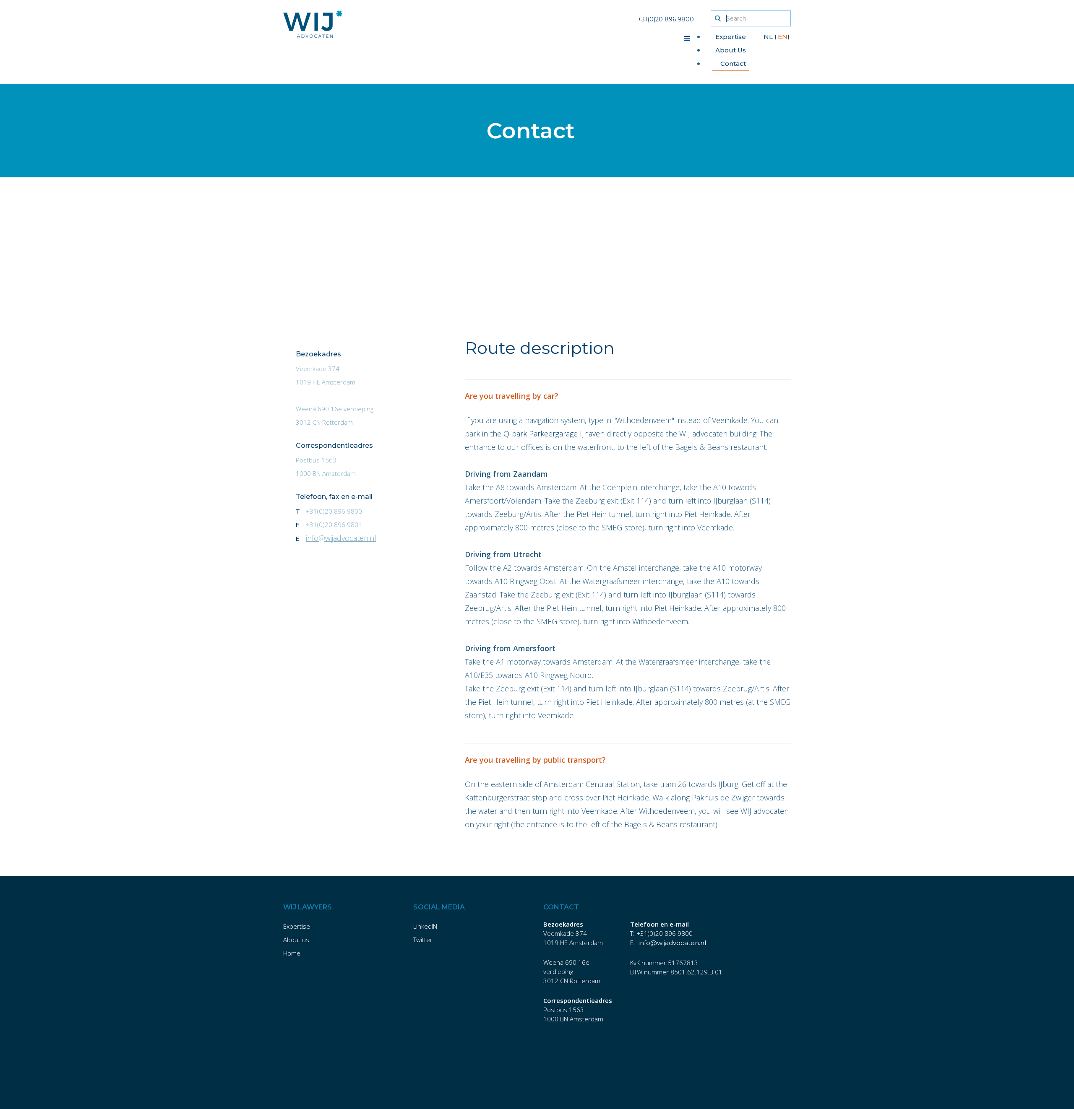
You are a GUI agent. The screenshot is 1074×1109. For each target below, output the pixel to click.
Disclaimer (298, 1082)
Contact (733, 64)
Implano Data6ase (578, 1096)
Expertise (730, 37)
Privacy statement (483, 1082)
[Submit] (718, 18)
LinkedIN (425, 926)
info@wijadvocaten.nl (341, 538)
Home (291, 953)
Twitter (423, 939)
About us (296, 939)
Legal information (419, 1082)
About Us (730, 50)
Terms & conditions (354, 1082)
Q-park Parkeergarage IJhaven (554, 434)
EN (782, 37)
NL (769, 37)
